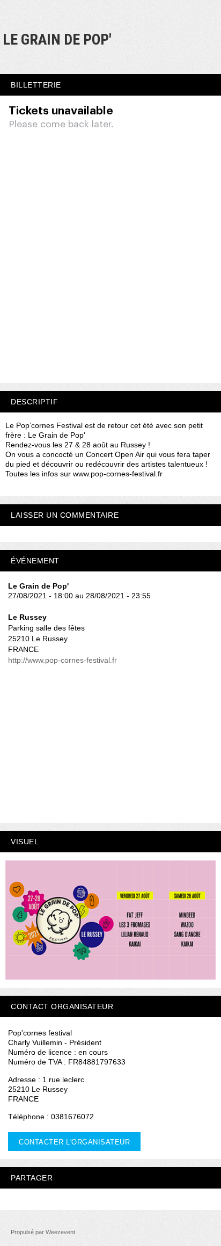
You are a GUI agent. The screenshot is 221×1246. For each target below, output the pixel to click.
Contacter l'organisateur (74, 1142)
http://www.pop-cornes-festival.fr (62, 660)
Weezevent (60, 1232)
